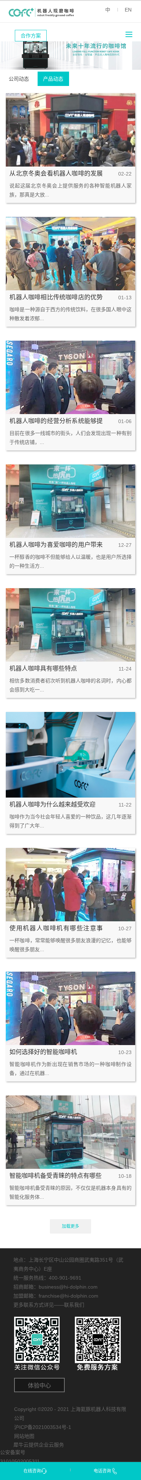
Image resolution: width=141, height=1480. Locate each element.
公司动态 (19, 79)
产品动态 (53, 79)
